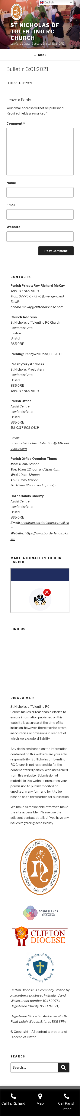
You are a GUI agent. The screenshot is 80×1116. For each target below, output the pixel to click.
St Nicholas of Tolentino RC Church (35, 31)
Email (10, 205)
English (49, 2)
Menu (42, 55)
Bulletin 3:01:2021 (19, 83)
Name (11, 183)
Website (13, 227)
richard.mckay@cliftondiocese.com (36, 307)
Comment (15, 123)
